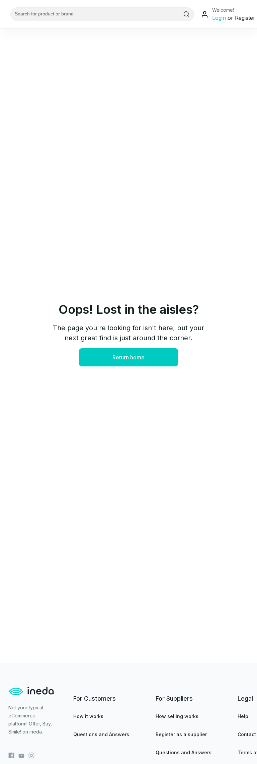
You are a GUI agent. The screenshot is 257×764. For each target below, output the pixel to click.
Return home (128, 357)
